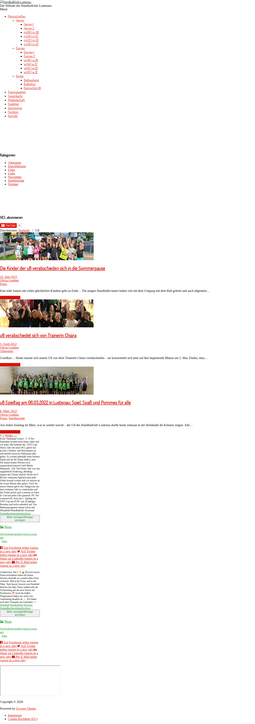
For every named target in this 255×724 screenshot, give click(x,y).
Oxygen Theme (26, 708)
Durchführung (17, 166)
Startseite (24, 230)
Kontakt (13, 116)
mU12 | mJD (31, 40)
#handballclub (16, 605)
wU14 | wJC (30, 64)
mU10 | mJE (31, 44)
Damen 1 (29, 52)
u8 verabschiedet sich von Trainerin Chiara (38, 335)
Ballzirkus (29, 84)
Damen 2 (29, 56)
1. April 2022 (8, 344)
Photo (8, 527)
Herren (20, 20)
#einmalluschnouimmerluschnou (15, 513)
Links (11, 173)
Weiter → (11, 435)
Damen (20, 48)
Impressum (15, 715)
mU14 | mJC (31, 36)
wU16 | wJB (31, 60)
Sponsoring (15, 108)
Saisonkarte (15, 96)
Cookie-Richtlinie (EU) (22, 719)
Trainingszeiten (17, 92)
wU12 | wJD (31, 68)
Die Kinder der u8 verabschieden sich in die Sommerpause (52, 268)
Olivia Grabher (9, 280)
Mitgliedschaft (16, 100)
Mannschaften (17, 16)
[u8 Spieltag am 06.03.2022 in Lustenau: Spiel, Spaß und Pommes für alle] (47, 393)
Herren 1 (28, 24)
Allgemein (14, 162)
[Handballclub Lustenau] (15, 2)
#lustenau (28, 605)
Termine (13, 184)
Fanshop (13, 112)
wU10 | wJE (31, 72)
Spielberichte (16, 180)
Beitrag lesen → (10, 297)
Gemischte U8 (32, 88)
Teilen (4, 541)
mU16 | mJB (31, 32)
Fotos (11, 170)
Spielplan (13, 104)
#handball (4, 605)
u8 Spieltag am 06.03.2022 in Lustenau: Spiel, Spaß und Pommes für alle (65, 402)
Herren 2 (29, 28)
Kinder (20, 76)
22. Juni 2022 (8, 277)
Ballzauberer (31, 80)
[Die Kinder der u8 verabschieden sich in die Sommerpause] (47, 259)
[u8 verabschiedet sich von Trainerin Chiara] (47, 326)
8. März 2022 (8, 411)
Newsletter (15, 177)
